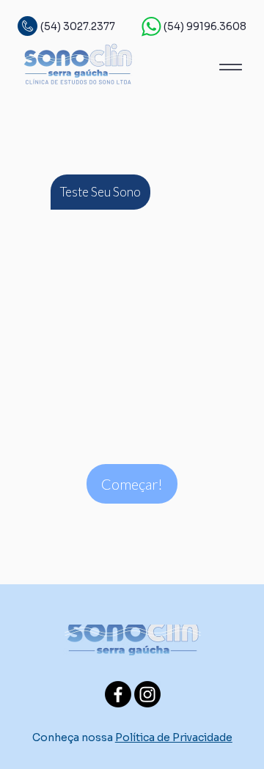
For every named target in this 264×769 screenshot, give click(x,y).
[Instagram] (147, 694)
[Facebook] (118, 694)
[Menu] (230, 66)
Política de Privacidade (173, 737)
